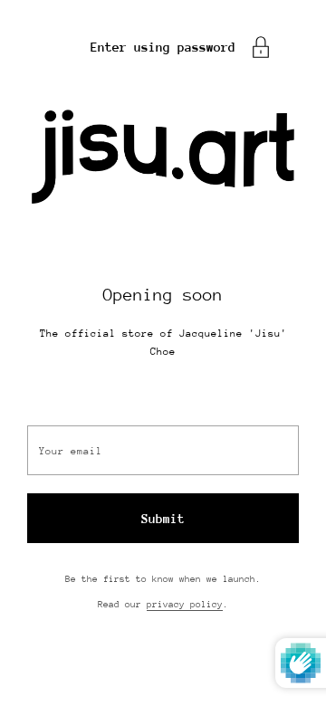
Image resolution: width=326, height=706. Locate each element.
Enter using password (163, 47)
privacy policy (185, 604)
